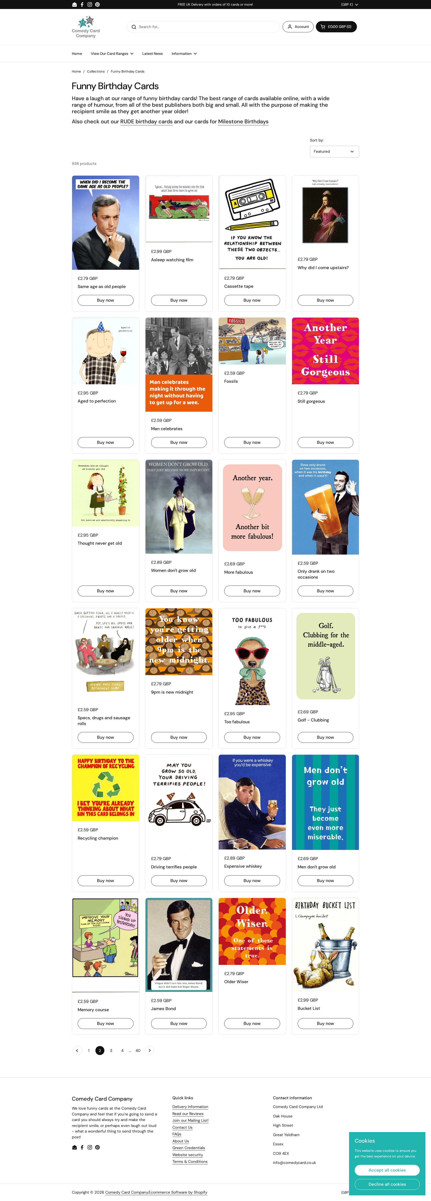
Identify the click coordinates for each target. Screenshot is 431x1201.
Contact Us (182, 1127)
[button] (336, 26)
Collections (96, 71)
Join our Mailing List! (190, 1120)
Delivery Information (190, 1106)
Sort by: (316, 140)
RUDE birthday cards (146, 121)
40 (139, 1050)
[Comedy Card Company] (86, 27)
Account (302, 26)
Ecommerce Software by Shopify (178, 1192)
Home (76, 71)
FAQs (176, 1134)
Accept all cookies (387, 1170)
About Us (180, 1141)
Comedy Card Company (126, 1192)
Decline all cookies (387, 1184)
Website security (187, 1154)
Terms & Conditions (190, 1161)
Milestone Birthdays (243, 121)
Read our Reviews (188, 1113)
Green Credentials (188, 1147)
